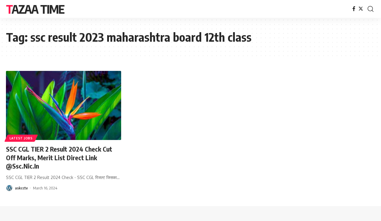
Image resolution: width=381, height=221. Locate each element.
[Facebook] (354, 9)
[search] (371, 9)
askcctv (21, 188)
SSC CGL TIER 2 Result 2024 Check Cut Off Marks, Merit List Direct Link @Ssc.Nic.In (59, 157)
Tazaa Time (35, 9)
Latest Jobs (21, 138)
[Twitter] (361, 9)
